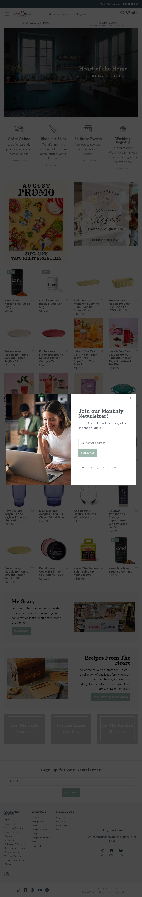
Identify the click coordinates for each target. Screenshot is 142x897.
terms (115, 467)
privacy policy (97, 467)
